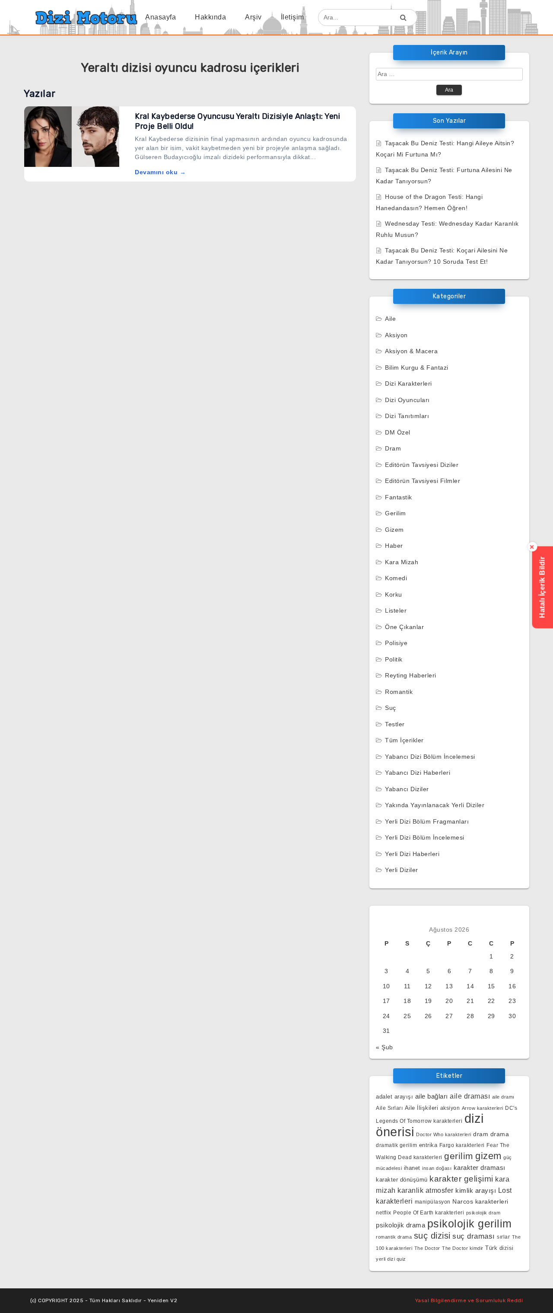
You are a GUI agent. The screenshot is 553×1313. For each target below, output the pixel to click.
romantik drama (394, 1237)
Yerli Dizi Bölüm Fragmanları (427, 821)
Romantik (399, 691)
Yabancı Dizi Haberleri (417, 772)
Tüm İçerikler (404, 740)
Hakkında (210, 17)
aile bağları (431, 1096)
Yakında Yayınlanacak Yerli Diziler (434, 805)
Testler (395, 724)
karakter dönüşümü (402, 1179)
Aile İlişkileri (422, 1108)
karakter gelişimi (461, 1178)
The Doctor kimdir (462, 1248)
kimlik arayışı (475, 1190)
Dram (393, 448)
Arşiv (253, 17)
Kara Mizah (401, 562)
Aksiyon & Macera (411, 351)
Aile (390, 318)
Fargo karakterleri (462, 1145)
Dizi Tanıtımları (407, 415)
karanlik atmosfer (425, 1190)
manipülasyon (433, 1201)
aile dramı (503, 1096)
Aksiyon (396, 335)
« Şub (384, 1047)
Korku (393, 594)
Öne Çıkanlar (404, 626)
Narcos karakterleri (480, 1201)
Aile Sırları (389, 1108)
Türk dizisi (499, 1248)
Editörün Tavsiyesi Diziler (421, 464)
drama (499, 1134)
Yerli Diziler (401, 869)
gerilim (459, 1156)
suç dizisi (432, 1235)
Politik (394, 659)
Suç (390, 707)
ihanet (412, 1168)
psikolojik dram (483, 1212)
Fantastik (398, 497)
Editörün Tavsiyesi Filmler (422, 480)
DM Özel (397, 432)
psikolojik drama (400, 1225)
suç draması (473, 1236)
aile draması (470, 1096)
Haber (394, 545)
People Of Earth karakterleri (428, 1213)
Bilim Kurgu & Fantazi (416, 367)
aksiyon (450, 1108)
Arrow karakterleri (482, 1108)
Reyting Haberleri (410, 675)
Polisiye (396, 642)
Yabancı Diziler (407, 789)
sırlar (503, 1237)
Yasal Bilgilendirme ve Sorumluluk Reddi (469, 1300)
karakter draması (479, 1167)
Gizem (394, 529)
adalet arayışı (394, 1096)
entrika (428, 1145)
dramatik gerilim (396, 1145)
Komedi (396, 578)
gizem (488, 1155)
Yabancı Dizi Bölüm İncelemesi (430, 756)
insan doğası (436, 1168)
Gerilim (395, 513)
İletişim (292, 17)
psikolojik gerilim (469, 1223)
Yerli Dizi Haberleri (412, 853)
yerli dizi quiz (391, 1259)
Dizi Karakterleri (408, 383)
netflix (383, 1212)
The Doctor (427, 1248)
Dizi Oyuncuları (407, 399)
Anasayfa (160, 17)
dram (480, 1134)
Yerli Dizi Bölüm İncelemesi (424, 837)
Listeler (396, 610)
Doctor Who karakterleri (443, 1134)
